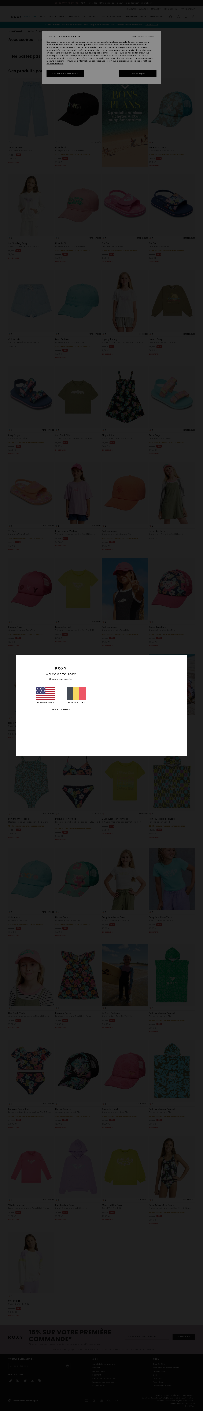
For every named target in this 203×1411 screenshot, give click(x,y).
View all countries (61, 709)
